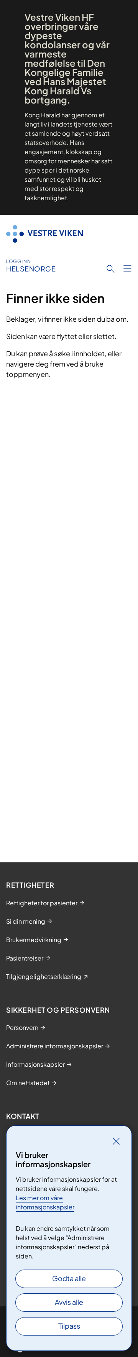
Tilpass (69, 1325)
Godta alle (69, 1278)
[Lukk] (116, 1141)
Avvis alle (69, 1302)
